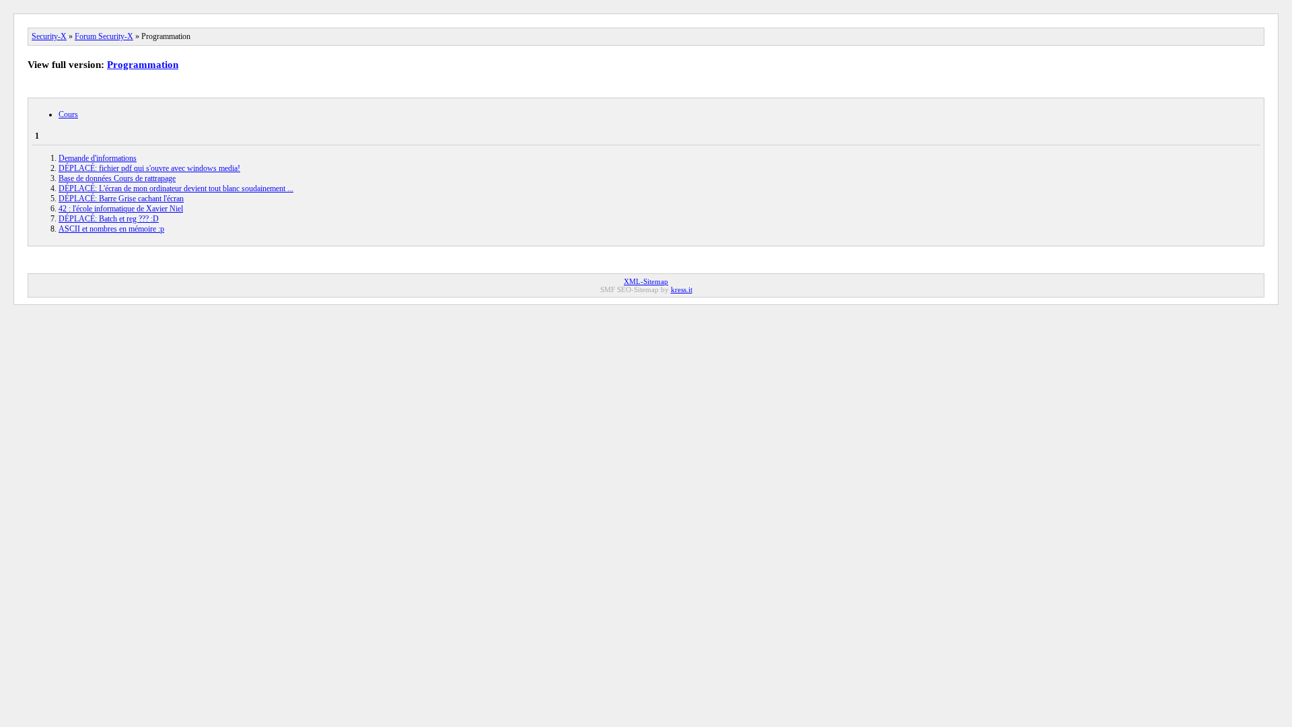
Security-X (49, 36)
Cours (68, 114)
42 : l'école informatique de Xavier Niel (121, 208)
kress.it (681, 289)
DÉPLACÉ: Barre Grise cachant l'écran (121, 198)
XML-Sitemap (646, 281)
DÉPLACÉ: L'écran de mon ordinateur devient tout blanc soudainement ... (176, 188)
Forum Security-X (104, 36)
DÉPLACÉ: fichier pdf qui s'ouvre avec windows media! (149, 168)
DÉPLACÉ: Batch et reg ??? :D (109, 218)
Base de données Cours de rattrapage (117, 178)
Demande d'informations (98, 158)
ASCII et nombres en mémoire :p (111, 229)
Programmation (142, 64)
